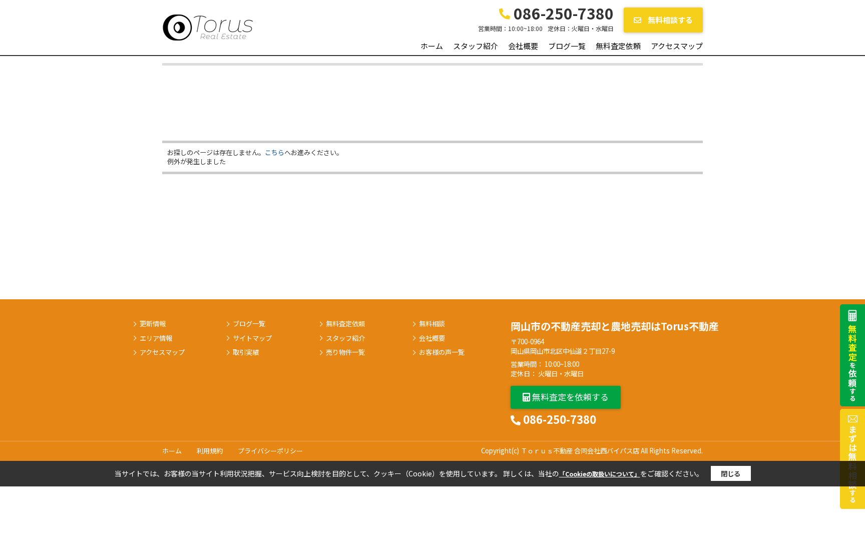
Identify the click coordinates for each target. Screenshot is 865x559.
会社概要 (523, 46)
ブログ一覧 (567, 46)
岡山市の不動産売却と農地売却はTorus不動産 (615, 326)
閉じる (730, 473)
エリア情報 (156, 338)
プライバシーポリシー (270, 450)
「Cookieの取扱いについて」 (599, 473)
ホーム (431, 46)
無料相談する (669, 20)
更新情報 (153, 323)
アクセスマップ (677, 46)
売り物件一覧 (345, 352)
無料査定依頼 (618, 46)
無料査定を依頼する (569, 396)
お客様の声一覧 (442, 352)
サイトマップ (252, 338)
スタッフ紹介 (475, 46)
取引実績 (246, 352)
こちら (274, 152)
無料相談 (432, 323)
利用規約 (210, 450)
